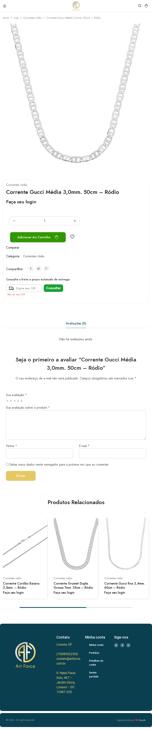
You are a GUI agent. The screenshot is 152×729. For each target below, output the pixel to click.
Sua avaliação (16, 395)
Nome (11, 446)
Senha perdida (93, 674)
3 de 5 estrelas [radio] (14, 400)
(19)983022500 (67, 654)
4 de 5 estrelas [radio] (18, 400)
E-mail (84, 446)
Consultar (53, 288)
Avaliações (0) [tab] (76, 323)
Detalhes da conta (96, 662)
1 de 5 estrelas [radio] (7, 400)
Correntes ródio (32, 18)
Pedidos (94, 652)
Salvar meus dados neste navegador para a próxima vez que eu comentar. (59, 464)
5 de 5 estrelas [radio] (22, 400)
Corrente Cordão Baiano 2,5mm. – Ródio (21, 585)
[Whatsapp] (128, 645)
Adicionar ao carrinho (34, 237)
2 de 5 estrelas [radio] (11, 400)
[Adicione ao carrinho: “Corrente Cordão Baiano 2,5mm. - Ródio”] (43, 522)
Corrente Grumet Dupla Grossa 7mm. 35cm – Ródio (73, 585)
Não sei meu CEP (16, 294)
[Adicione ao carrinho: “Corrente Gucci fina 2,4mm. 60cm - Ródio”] (144, 522)
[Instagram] (116, 645)
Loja (16, 18)
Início (6, 18)
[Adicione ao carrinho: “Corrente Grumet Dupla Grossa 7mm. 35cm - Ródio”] (93, 522)
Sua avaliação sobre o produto (28, 407)
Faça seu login (21, 201)
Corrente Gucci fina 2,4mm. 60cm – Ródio (124, 585)
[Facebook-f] (122, 645)
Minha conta (96, 644)
